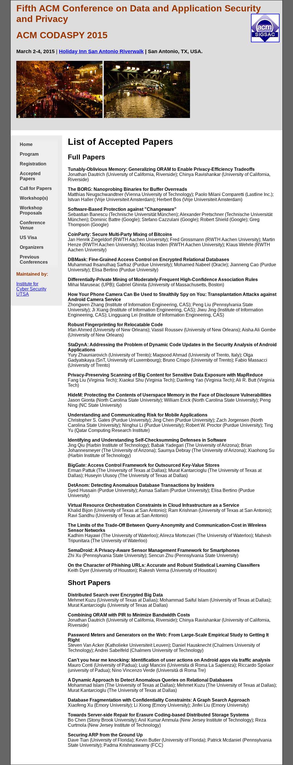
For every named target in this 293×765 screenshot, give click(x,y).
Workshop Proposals (31, 210)
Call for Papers (36, 188)
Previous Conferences (34, 260)
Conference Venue (32, 225)
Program (29, 154)
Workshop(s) (34, 198)
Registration (33, 163)
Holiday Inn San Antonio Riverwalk (101, 51)
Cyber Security (31, 289)
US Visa (28, 237)
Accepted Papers (30, 176)
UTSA (22, 294)
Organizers (31, 247)
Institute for (27, 283)
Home (26, 144)
